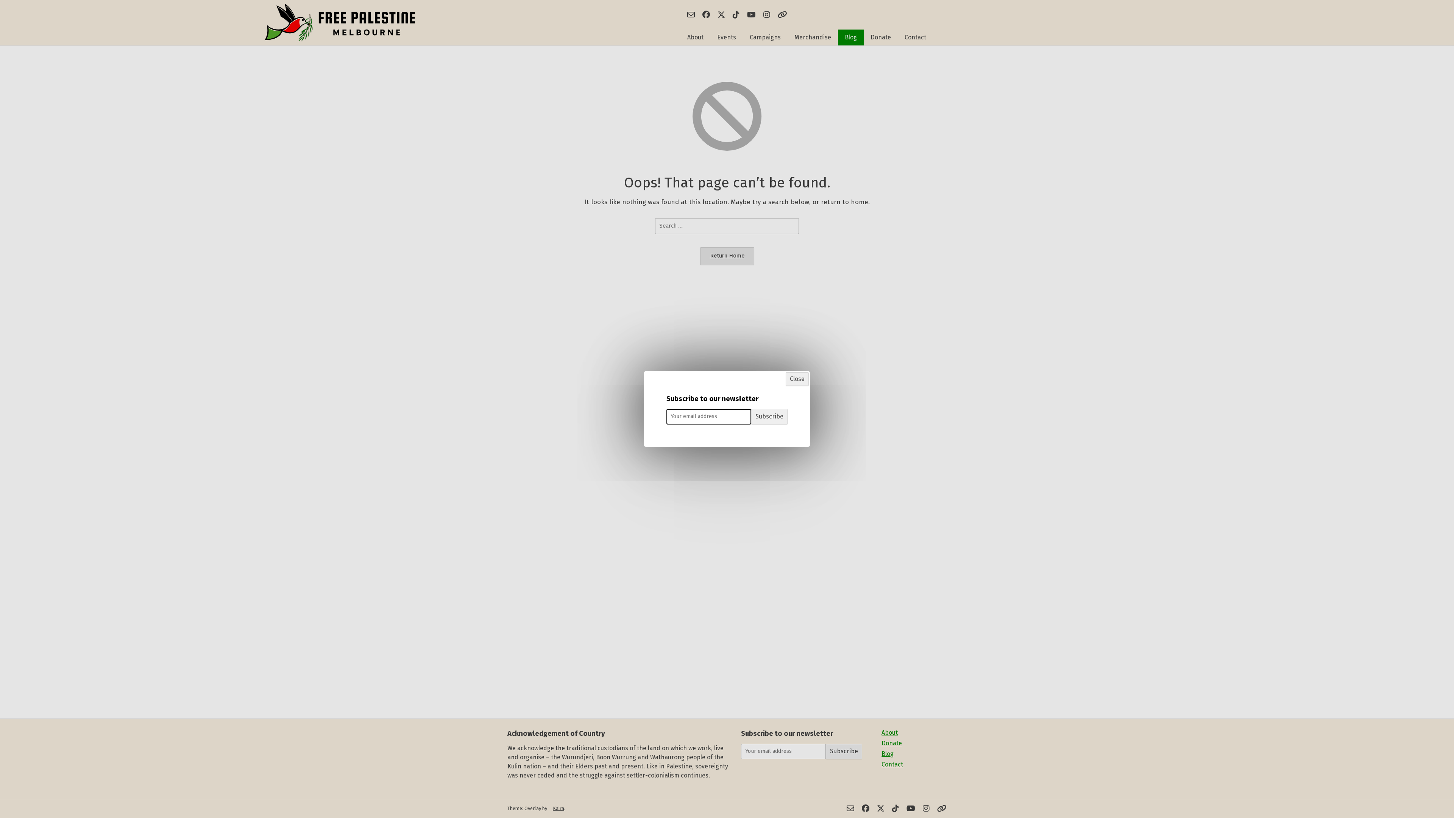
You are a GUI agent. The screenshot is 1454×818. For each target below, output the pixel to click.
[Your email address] (708, 417)
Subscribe (769, 416)
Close (797, 378)
